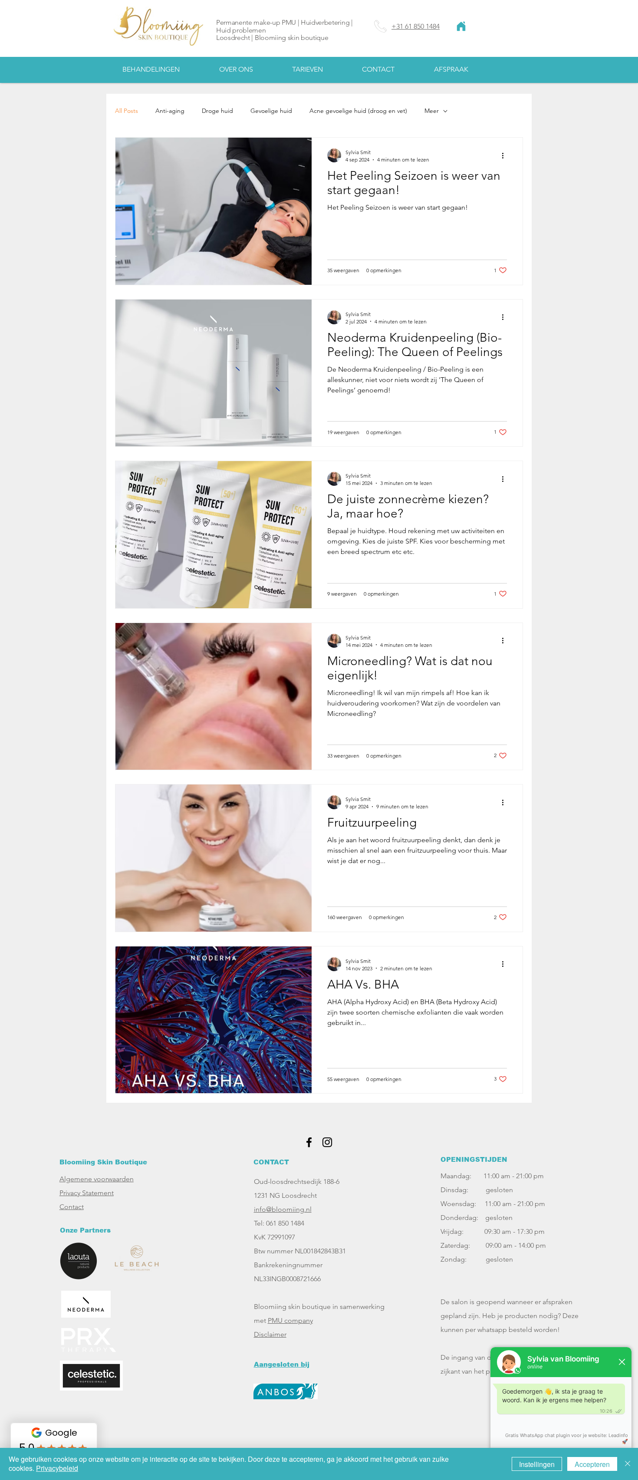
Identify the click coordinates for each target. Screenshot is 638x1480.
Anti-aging (169, 111)
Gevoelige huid (271, 111)
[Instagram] (327, 1142)
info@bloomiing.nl (283, 1209)
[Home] (461, 26)
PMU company (290, 1320)
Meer (431, 111)
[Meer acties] (505, 155)
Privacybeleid (57, 1468)
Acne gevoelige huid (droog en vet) (358, 111)
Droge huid (217, 111)
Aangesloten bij (281, 1364)
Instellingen (537, 1464)
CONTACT (271, 1162)
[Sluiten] (627, 1464)
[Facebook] (309, 1142)
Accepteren (592, 1464)
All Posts (126, 111)
